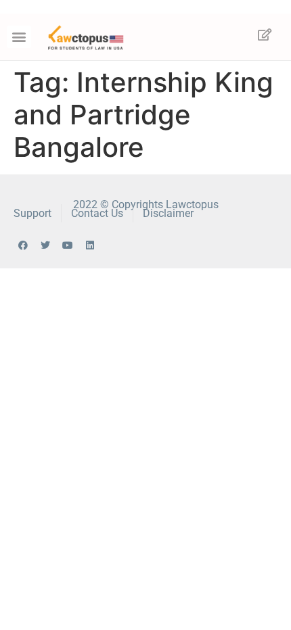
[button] (19, 37)
